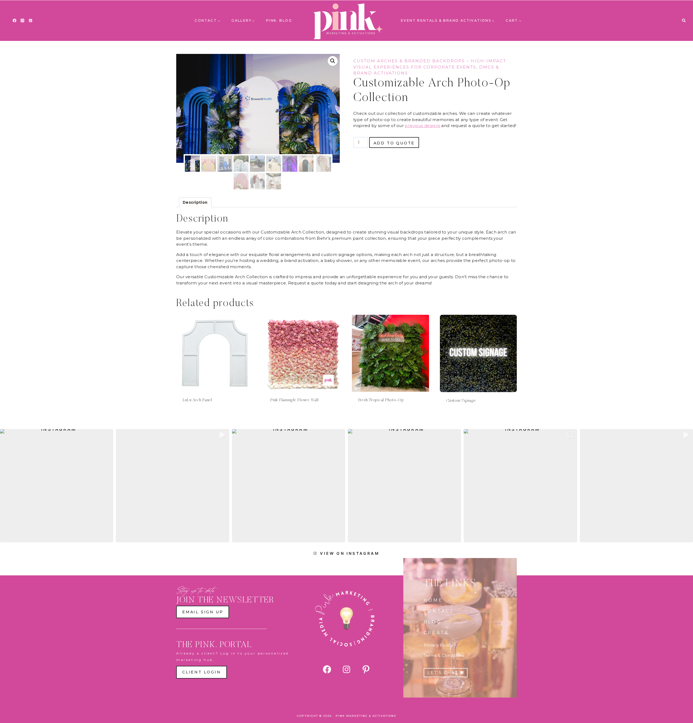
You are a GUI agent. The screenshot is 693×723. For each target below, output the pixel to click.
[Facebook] (14, 20)
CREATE (436, 632)
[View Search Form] (684, 20)
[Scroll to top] (679, 714)
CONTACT (439, 611)
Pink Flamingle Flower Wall (294, 400)
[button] (333, 61)
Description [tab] (195, 202)
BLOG (433, 621)
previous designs (422, 125)
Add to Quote (394, 143)
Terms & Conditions (444, 655)
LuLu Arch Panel (197, 400)
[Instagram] (22, 20)
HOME (433, 600)
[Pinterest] (30, 20)
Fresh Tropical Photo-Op (381, 400)
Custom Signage (461, 401)
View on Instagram (349, 553)
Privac (430, 645)
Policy (446, 645)
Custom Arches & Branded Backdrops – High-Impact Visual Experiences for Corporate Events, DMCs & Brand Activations (429, 67)
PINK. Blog (279, 20)
